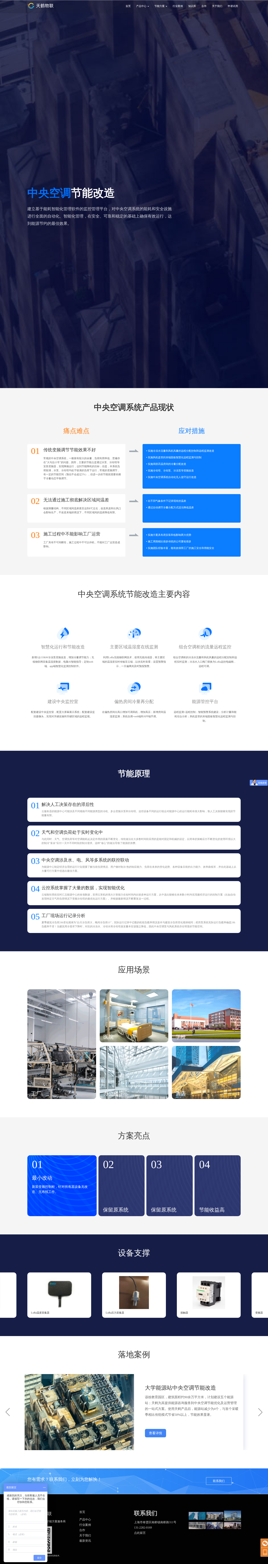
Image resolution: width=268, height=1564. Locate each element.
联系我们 (219, 1480)
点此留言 (140, 1532)
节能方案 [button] (159, 6)
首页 (128, 6)
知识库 (192, 6)
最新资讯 (85, 1540)
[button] (260, 1295)
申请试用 (233, 6)
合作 (204, 6)
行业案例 (178, 6)
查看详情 (155, 1433)
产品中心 (85, 1519)
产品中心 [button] (141, 6)
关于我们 (217, 6)
